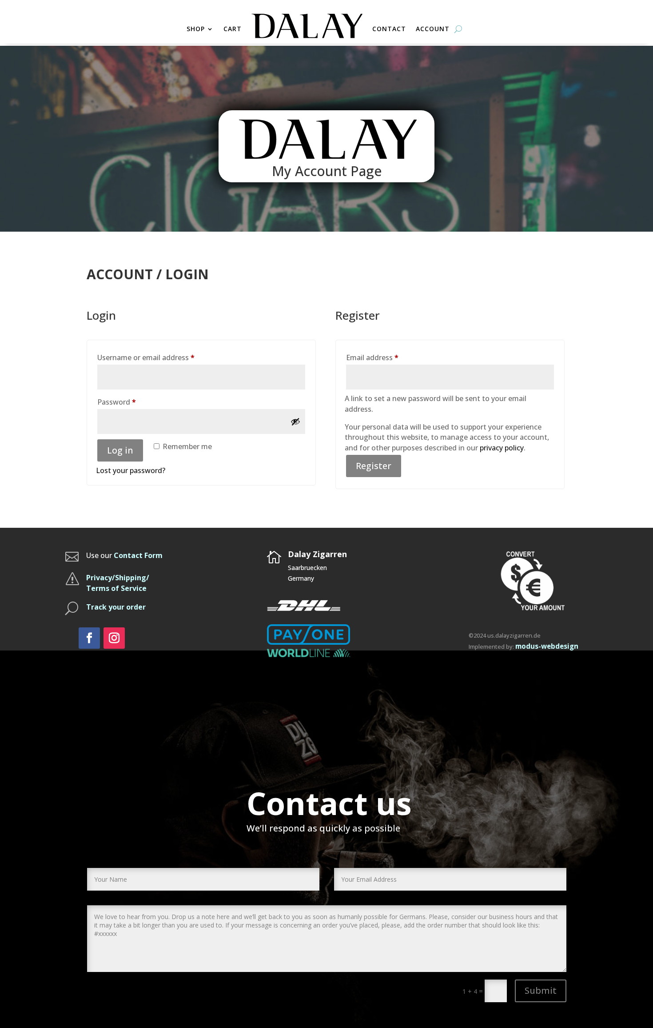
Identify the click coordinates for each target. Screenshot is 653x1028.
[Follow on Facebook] (89, 638)
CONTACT (389, 28)
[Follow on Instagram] (114, 638)
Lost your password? (130, 470)
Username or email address (161, 357)
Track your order (116, 607)
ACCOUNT (433, 28)
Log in (120, 450)
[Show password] (295, 421)
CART (232, 28)
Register (373, 466)
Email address (387, 357)
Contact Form (138, 555)
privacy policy (502, 448)
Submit (541, 990)
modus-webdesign (546, 646)
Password (131, 402)
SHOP (196, 28)
